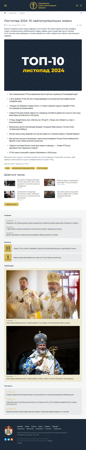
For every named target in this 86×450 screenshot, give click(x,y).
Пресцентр (21, 428)
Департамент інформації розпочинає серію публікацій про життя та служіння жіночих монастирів (28, 195)
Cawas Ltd (29, 435)
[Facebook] (5, 439)
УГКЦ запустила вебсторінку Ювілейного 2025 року (33, 153)
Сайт (7, 168)
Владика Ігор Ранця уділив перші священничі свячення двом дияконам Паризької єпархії (42, 223)
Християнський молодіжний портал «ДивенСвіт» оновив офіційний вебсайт (67, 194)
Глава (27, 426)
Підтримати (57, 428)
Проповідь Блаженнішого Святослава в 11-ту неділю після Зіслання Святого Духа (38, 323)
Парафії (55, 426)
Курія (40, 426)
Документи (39, 428)
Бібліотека (30, 428)
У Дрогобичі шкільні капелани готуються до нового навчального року (34, 229)
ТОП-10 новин (42, 168)
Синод (33, 426)
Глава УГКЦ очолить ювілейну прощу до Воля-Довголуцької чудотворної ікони (45, 248)
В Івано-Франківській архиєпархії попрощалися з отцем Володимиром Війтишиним (40, 395)
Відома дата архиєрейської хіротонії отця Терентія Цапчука (37, 257)
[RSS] (11, 439)
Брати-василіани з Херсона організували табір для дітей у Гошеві (32, 235)
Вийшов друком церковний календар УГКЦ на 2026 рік (67, 181)
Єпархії (47, 426)
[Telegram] (8, 439)
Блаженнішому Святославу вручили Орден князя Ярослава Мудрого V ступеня (37, 412)
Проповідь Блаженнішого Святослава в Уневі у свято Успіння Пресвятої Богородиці (39, 379)
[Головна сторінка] (5, 13)
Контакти (48, 428)
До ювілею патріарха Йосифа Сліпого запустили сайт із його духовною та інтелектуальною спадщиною (28, 183)
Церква (20, 426)
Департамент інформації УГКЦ (23, 168)
